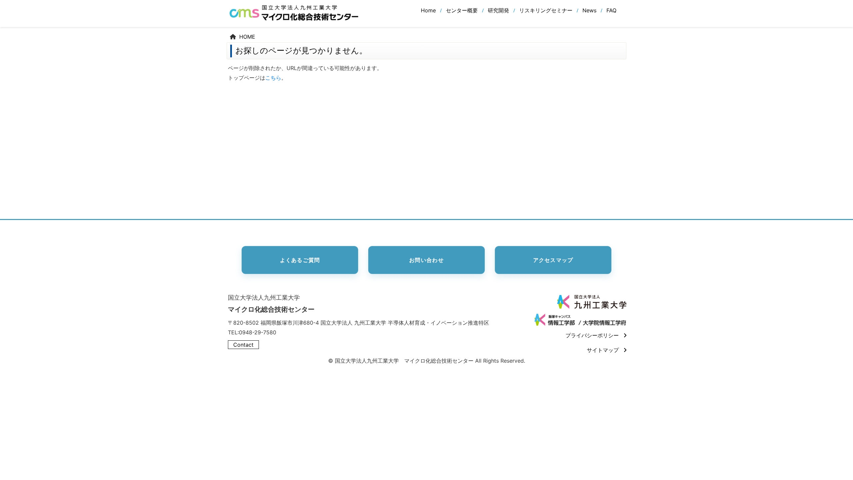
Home (428, 10)
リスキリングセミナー (545, 10)
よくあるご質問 (300, 260)
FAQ (611, 10)
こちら (273, 77)
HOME (247, 36)
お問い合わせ (426, 260)
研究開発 (498, 10)
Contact (243, 344)
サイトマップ (603, 350)
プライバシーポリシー (592, 335)
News (589, 10)
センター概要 (462, 10)
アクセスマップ (553, 260)
